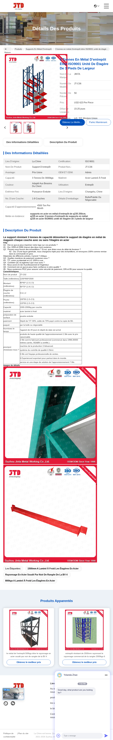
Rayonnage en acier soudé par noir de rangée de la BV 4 (36, 574)
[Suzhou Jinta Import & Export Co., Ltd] (18, 6)
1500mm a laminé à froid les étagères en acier (53, 568)
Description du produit (63, 142)
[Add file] (58, 736)
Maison (7, 49)
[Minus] (106, 675)
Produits (18, 49)
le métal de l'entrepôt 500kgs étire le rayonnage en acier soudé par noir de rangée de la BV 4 (28, 654)
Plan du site (23, 733)
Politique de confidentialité (9, 735)
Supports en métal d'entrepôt (39, 49)
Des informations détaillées (22, 142)
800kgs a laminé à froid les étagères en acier (30, 581)
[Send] (106, 736)
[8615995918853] (5, 703)
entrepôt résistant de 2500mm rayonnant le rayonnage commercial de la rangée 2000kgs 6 (84, 654)
